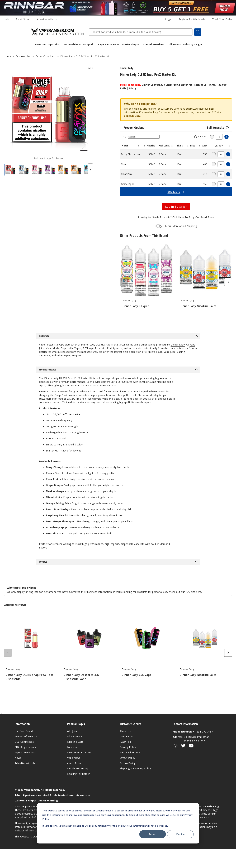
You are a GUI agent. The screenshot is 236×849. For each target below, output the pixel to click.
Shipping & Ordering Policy (135, 768)
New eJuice (73, 747)
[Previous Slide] (124, 282)
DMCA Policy (127, 757)
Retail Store (23, 19)
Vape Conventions (25, 752)
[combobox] (140, 32)
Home (7, 56)
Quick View (147, 270)
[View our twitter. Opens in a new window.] (183, 746)
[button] (139, 146)
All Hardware (74, 736)
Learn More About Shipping (181, 226)
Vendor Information (26, 736)
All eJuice (72, 731)
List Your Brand (24, 731)
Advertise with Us (46, 19)
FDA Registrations (25, 747)
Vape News (73, 757)
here (198, 591)
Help (6, 19)
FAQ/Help (125, 741)
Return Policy (127, 763)
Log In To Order (176, 207)
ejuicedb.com (132, 116)
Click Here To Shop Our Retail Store (193, 217)
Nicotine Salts (75, 741)
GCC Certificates (24, 741)
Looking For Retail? (78, 773)
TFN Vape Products (94, 348)
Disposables (23, 56)
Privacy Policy (128, 747)
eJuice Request (75, 763)
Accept (153, 834)
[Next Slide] (90, 170)
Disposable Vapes (71, 348)
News (18, 757)
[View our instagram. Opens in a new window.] (176, 746)
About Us (125, 731)
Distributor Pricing (77, 768)
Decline (180, 834)
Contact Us (126, 736)
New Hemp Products (79, 752)
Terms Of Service (130, 752)
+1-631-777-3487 (193, 731)
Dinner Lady (178, 344)
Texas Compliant (45, 56)
